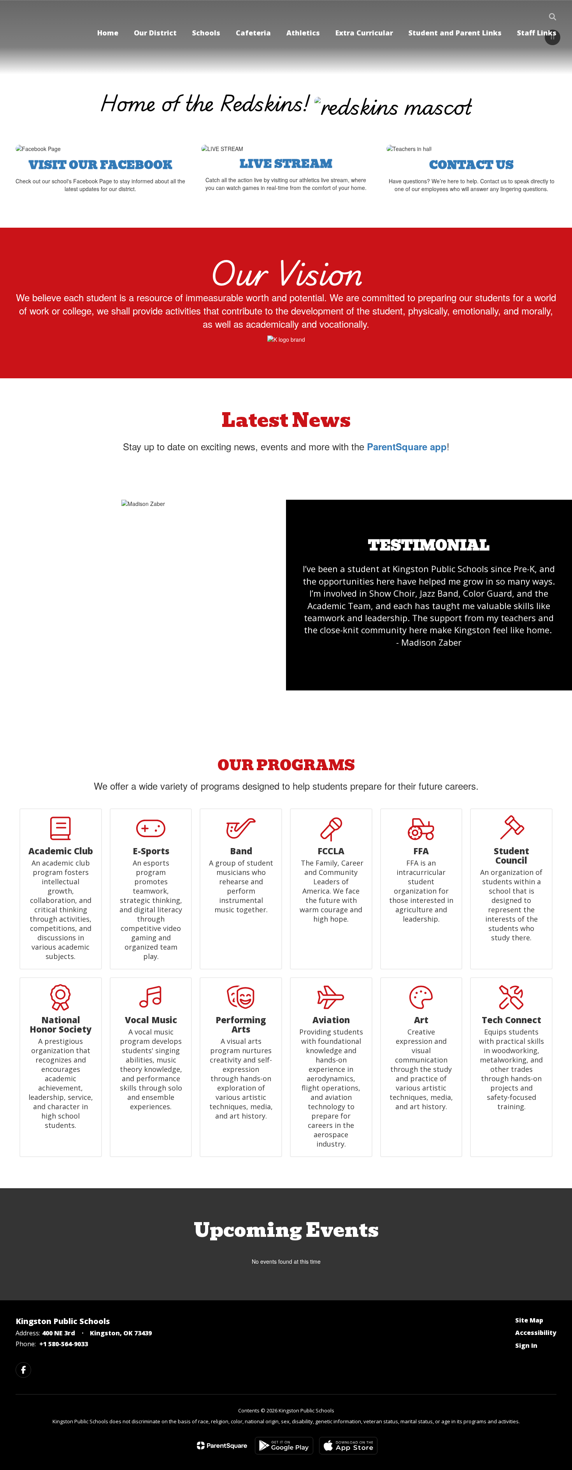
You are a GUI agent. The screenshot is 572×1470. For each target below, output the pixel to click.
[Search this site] (552, 17)
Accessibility (535, 1332)
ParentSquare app (407, 446)
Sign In (526, 1345)
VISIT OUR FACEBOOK (100, 165)
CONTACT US (471, 165)
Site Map (529, 1320)
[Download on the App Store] (348, 1445)
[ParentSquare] (222, 1445)
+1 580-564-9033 (63, 1344)
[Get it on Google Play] (284, 1445)
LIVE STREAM (286, 164)
